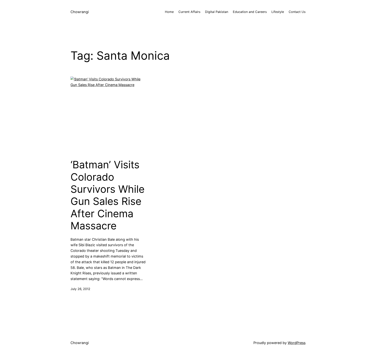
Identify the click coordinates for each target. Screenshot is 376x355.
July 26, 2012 (80, 289)
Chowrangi (79, 12)
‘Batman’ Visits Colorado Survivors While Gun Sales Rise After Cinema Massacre (107, 195)
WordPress (297, 343)
